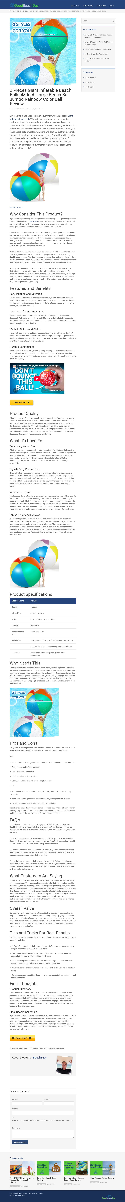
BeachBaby (38, 109)
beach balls (33, 221)
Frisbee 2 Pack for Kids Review (96, 54)
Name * (15, 1099)
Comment (16, 1128)
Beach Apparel (88, 6)
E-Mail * (47, 1099)
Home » (22, 11)
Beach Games (101, 6)
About (111, 6)
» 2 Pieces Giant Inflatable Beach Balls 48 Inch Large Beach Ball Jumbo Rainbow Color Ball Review (70, 11)
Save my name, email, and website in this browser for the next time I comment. (42, 1120)
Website (15, 1109)
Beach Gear (75, 6)
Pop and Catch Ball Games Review (97, 49)
